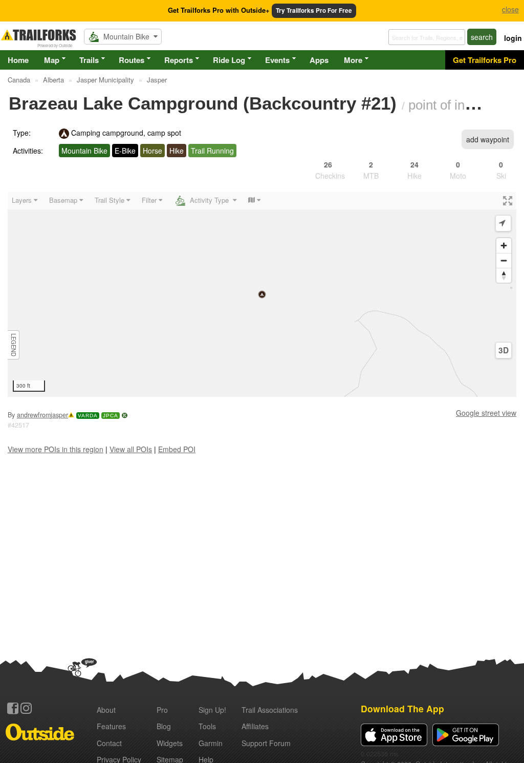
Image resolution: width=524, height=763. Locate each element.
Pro (162, 710)
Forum (266, 743)
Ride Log (229, 60)
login (513, 38)
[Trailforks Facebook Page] (12, 708)
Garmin (211, 743)
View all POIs (131, 449)
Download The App (402, 708)
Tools (207, 726)
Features (111, 726)
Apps (319, 60)
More (353, 60)
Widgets (170, 743)
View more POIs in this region (55, 449)
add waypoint (487, 139)
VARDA (88, 415)
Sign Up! (212, 710)
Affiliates (255, 726)
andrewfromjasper (42, 414)
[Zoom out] (503, 260)
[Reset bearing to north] (503, 275)
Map (51, 60)
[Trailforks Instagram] (26, 708)
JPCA (110, 415)
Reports (178, 60)
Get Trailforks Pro (484, 60)
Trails (89, 60)
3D (503, 350)
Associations (270, 710)
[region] (262, 294)
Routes (131, 60)
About (106, 710)
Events (277, 60)
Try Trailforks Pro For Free (314, 10)
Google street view (486, 413)
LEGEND (14, 344)
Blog (164, 726)
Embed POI (176, 449)
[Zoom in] (503, 245)
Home (18, 60)
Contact (109, 743)
